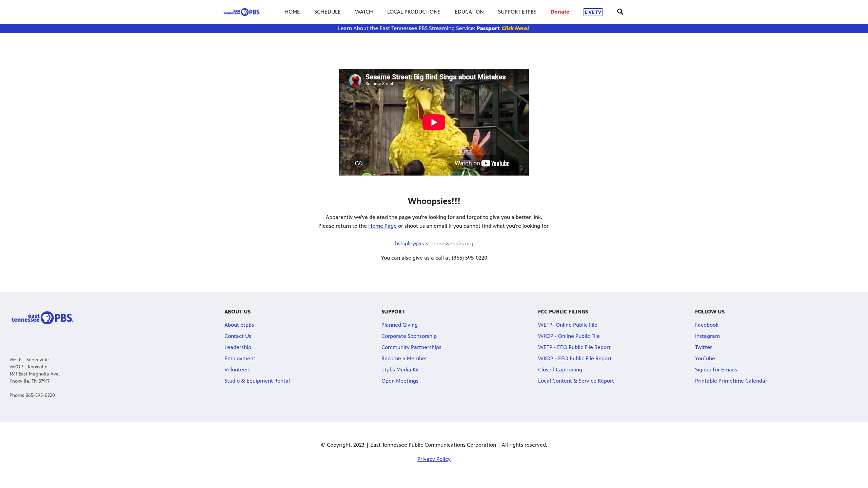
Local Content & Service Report (576, 381)
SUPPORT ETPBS (517, 11)
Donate (560, 11)
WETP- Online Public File (567, 325)
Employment (239, 358)
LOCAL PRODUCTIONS (413, 11)
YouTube (705, 358)
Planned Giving (399, 325)
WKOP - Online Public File (569, 336)
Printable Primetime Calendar (731, 381)
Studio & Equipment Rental (257, 381)
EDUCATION (469, 11)
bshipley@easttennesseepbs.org (434, 243)
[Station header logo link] (242, 12)
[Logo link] (42, 317)
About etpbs (239, 325)
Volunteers (237, 369)
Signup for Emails (716, 369)
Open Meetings (399, 381)
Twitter (703, 347)
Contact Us (237, 336)
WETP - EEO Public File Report (574, 347)
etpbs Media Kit (400, 369)
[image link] (434, 28)
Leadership (237, 347)
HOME (292, 11)
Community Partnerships (411, 347)
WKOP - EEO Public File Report (575, 358)
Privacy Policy (434, 459)
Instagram (707, 336)
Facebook (706, 325)
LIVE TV (593, 12)
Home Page (382, 226)
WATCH (364, 11)
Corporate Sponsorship (409, 336)
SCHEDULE (327, 11)
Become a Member (404, 358)
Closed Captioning (560, 369)
